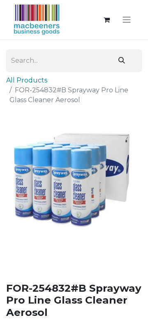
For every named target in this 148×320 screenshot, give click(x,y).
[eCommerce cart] (106, 19)
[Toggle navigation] (126, 20)
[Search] (122, 60)
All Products (26, 80)
